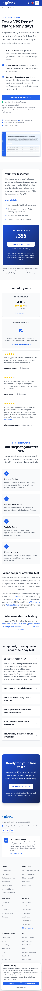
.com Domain (27, 906)
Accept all (12, 984)
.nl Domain (26, 924)
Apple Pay (5, 945)
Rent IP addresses (28, 874)
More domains (27, 928)
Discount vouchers (29, 952)
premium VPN (34, 624)
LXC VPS (15, 596)
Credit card (6, 937)
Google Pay (6, 948)
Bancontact (6, 960)
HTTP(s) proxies (7, 913)
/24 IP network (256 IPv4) (31, 871)
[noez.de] (7, 817)
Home (3, 8)
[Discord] (7, 830)
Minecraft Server (8, 889)
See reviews (20, 313)
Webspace (5, 902)
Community (26, 960)
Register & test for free (19, 97)
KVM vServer (6, 871)
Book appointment (29, 937)
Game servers (7, 885)
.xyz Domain (26, 913)
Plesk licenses (7, 906)
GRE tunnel (26, 882)
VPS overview (34, 602)
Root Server (6, 882)
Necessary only (30, 984)
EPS (3, 956)
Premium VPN (27, 885)
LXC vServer (6, 874)
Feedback (25, 956)
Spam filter (6, 909)
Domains (5, 917)
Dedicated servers (8, 878)
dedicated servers (9, 624)
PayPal (4, 952)
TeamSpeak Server (8, 893)
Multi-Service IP (28, 878)
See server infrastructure (20, 345)
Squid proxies (8, 626)
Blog (24, 948)
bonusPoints (26, 945)
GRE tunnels (22, 624)
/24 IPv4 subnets (22, 626)
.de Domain (26, 902)
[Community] (3, 830)
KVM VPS (16, 599)
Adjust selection (21, 987)
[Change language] (32, 3)
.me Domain (26, 917)
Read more (8, 420)
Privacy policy (7, 979)
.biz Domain (26, 921)
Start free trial (15, 853)
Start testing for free (19, 787)
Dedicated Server (12, 605)
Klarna (4, 941)
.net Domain (26, 909)
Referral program (28, 941)
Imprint (14, 979)
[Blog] (12, 830)
